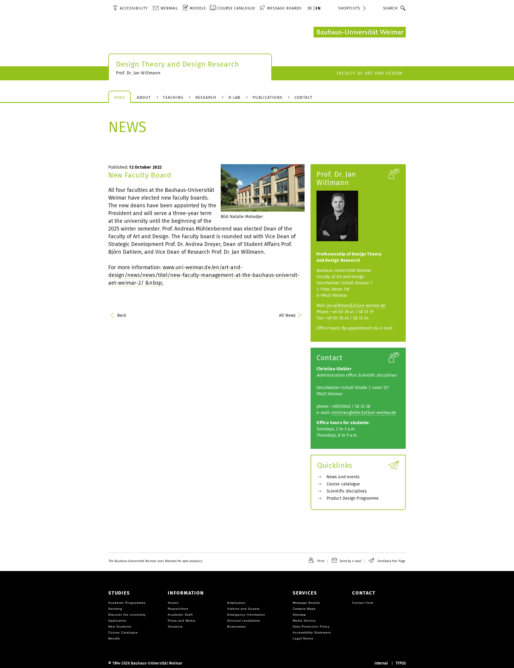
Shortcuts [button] (349, 8)
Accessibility (134, 8)
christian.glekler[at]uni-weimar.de (363, 412)
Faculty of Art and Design (370, 73)
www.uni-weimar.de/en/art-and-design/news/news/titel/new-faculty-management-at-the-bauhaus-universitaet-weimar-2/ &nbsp (203, 275)
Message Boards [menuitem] (284, 8)
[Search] (403, 8)
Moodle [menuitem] (198, 8)
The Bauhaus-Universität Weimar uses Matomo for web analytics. (156, 561)
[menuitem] (130, 8)
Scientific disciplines (347, 491)
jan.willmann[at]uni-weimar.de (356, 305)
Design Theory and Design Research (177, 64)
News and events (343, 476)
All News (287, 315)
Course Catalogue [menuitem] (237, 8)
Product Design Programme (353, 498)
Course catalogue (343, 484)
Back (121, 315)
